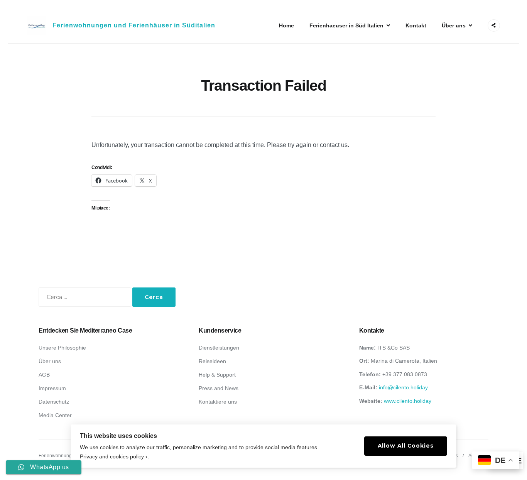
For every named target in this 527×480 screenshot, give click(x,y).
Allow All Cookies (406, 446)
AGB (44, 375)
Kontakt (415, 25)
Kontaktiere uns (218, 402)
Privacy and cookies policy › (113, 457)
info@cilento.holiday (403, 387)
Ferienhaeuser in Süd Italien (346, 25)
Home (286, 25)
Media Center (55, 415)
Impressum (52, 388)
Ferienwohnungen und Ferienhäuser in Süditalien (133, 25)
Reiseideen (212, 361)
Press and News (218, 388)
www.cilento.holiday (407, 401)
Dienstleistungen (219, 348)
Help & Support (217, 375)
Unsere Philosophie (62, 348)
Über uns (454, 25)
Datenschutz (54, 402)
